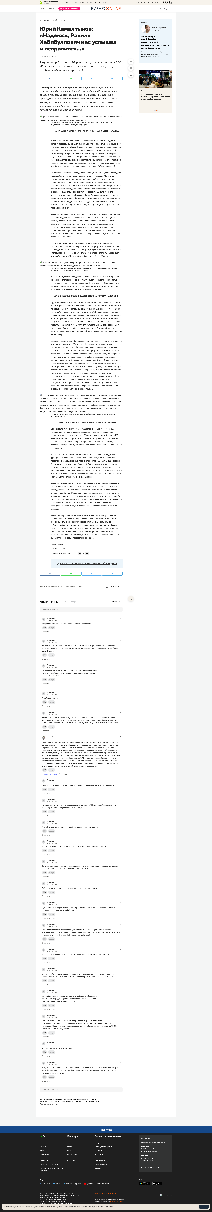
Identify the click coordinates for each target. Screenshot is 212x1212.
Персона (43, 1147)
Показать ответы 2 (49, 774)
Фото (69, 1150)
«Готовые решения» (159, 30)
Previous (142, 61)
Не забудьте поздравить (104, 1147)
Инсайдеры (99, 1154)
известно (69, 435)
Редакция (44, 1161)
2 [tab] (154, 110)
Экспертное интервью (108, 1136)
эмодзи (51, 628)
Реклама (71, 1161)
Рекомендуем (146, 91)
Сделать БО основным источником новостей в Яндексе (87, 563)
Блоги (42, 1150)
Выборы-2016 (59, 20)
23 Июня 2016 (45, 56)
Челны (136, 2)
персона (144, 22)
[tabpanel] (155, 40)
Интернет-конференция (103, 1143)
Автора (72, 602)
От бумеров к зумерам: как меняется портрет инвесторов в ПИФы (154, 96)
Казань (42, 8)
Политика (45, 20)
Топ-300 (98, 1168)
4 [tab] (156, 110)
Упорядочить (115, 602)
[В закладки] (131, 68)
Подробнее (109, 1207)
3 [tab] (155, 110)
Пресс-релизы (45, 1154)
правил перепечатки (116, 1201)
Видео (69, 1147)
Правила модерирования (49, 1104)
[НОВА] (69, 9)
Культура (72, 1136)
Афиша (42, 1143)
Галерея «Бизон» (101, 1164)
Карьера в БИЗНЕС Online (49, 1164)
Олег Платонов (57, 545)
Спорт (46, 1136)
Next (170, 61)
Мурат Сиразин (52, 737)
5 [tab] (157, 110)
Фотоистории (72, 1154)
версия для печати (116, 586)
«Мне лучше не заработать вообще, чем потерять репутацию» (154, 41)
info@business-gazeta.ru (150, 1151)
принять (204, 1207)
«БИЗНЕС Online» (60, 548)
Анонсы (70, 1143)
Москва (150, 2)
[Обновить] (131, 598)
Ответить (46, 632)
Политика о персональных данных (106, 1193)
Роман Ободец (157, 28)
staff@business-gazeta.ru (150, 1167)
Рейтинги (98, 1150)
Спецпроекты (100, 1161)
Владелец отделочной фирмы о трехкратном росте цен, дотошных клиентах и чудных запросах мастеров (155, 51)
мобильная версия (103, 1184)
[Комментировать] (131, 61)
